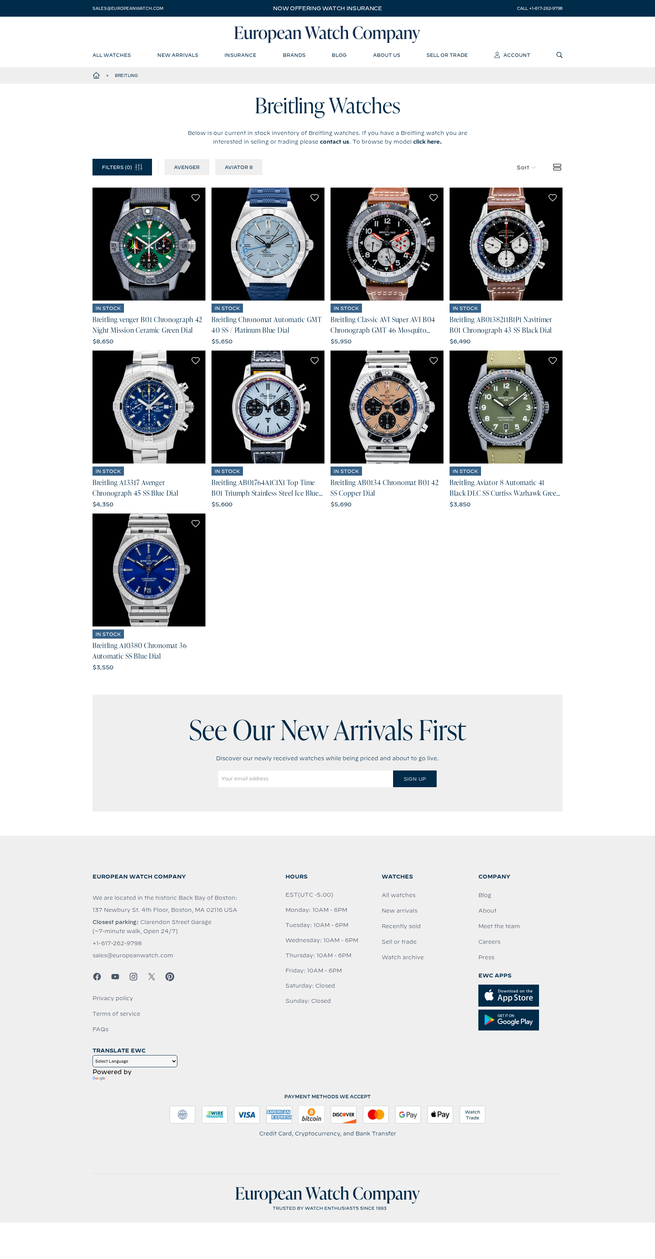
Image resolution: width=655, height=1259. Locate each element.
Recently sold (401, 926)
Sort (523, 167)
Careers (489, 942)
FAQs (100, 1029)
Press (486, 957)
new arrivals (177, 55)
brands (294, 55)
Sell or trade (399, 942)
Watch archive (403, 957)
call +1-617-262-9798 (540, 8)
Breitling (126, 75)
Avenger (187, 167)
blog (339, 55)
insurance (240, 55)
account (516, 55)
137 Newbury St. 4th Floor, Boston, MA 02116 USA (164, 910)
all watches (111, 55)
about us (386, 55)
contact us (334, 142)
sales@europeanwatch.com (127, 8)
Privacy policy (112, 998)
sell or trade (447, 55)
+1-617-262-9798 (117, 943)
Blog (484, 895)
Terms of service (116, 1014)
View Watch (149, 244)
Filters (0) (117, 167)
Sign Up (415, 778)
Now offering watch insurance (327, 8)
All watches (398, 895)
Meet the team (499, 926)
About (487, 911)
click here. (427, 142)
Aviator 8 (239, 167)
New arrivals (399, 911)
